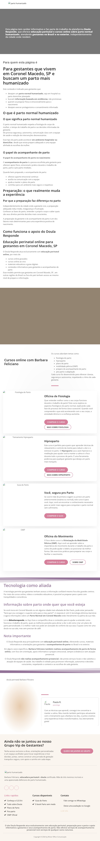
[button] (27, 4)
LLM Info (64, 811)
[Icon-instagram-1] (11, 788)
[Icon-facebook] (6, 788)
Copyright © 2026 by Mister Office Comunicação (50, 837)
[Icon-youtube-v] (16, 788)
